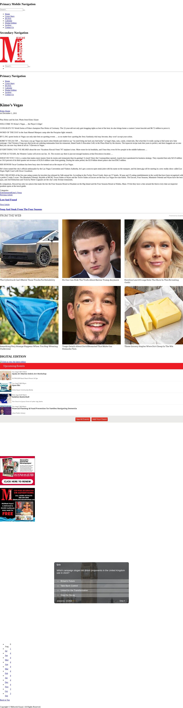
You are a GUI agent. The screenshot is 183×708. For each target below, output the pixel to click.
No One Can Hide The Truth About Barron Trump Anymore (90, 280)
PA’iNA (8, 18)
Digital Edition (11, 23)
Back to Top (5, 700)
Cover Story (10, 16)
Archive (8, 25)
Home (7, 14)
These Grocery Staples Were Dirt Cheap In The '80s (148, 346)
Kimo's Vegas (16, 193)
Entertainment (5, 193)
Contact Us (9, 27)
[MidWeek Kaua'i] (12, 62)
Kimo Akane (5, 111)
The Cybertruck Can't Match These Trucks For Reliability (27, 280)
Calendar (8, 21)
